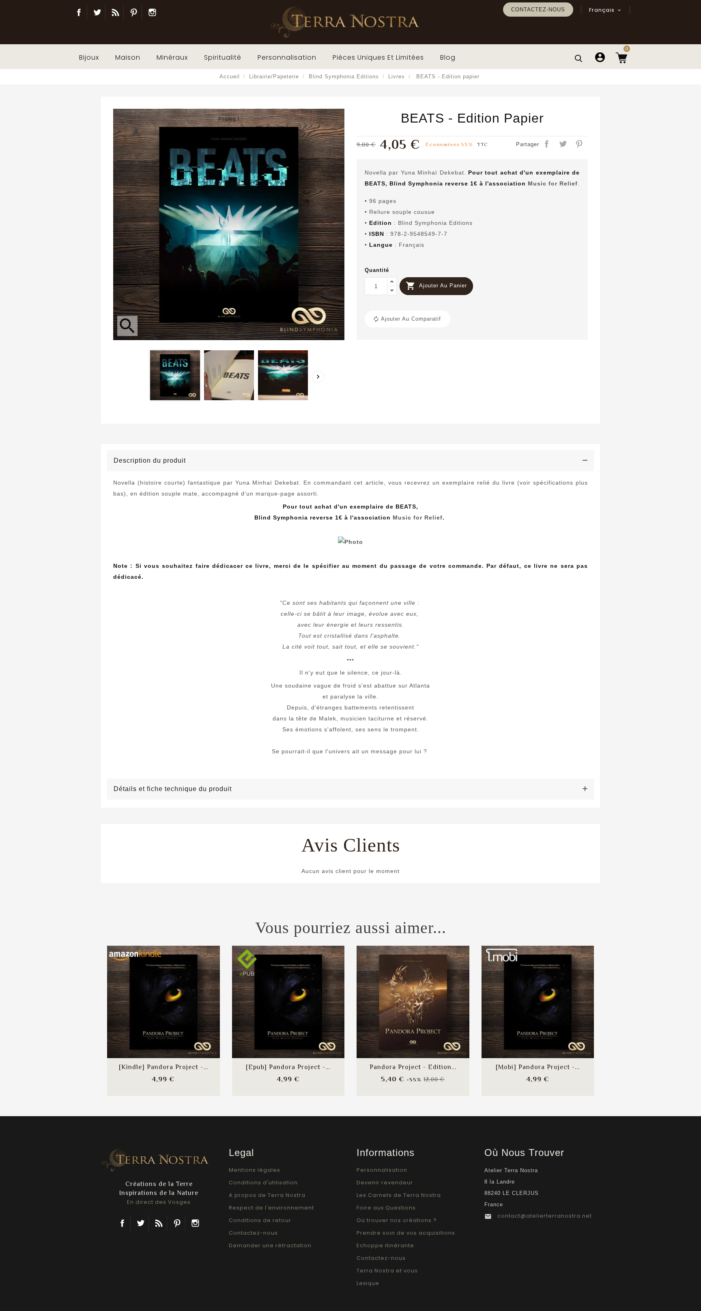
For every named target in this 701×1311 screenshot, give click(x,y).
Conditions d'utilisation (263, 1182)
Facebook (79, 12)
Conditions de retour (260, 1220)
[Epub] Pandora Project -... (288, 1067)
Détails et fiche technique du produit (173, 788)
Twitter (97, 12)
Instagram (152, 12)
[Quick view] (185, 1019)
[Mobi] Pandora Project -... (538, 1067)
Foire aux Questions (386, 1208)
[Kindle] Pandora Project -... (163, 1067)
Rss (159, 1223)
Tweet (563, 144)
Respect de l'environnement (271, 1208)
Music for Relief (553, 183)
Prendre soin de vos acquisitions (406, 1233)
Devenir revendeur (385, 1182)
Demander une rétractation (270, 1245)
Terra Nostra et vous (387, 1270)
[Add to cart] (142, 994)
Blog (115, 12)
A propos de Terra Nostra (267, 1195)
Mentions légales (254, 1170)
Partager (547, 144)
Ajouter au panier (436, 286)
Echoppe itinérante (385, 1245)
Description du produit (150, 460)
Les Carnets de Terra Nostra (399, 1195)
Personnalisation (382, 1170)
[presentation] (318, 377)
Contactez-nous (538, 9)
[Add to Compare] (163, 994)
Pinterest (134, 12)
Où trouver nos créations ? (397, 1220)
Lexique (368, 1283)
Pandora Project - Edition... (413, 1067)
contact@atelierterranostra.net (544, 1216)
